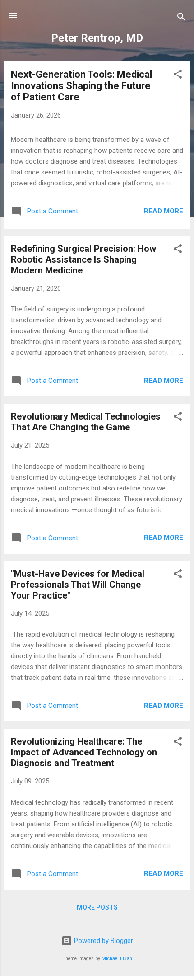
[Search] (181, 18)
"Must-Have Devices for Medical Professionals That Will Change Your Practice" (77, 584)
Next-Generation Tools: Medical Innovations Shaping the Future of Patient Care (81, 86)
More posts (97, 907)
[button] (177, 76)
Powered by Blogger (102, 941)
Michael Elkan (117, 959)
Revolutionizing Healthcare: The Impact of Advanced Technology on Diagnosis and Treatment (84, 752)
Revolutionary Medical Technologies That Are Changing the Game (86, 422)
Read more (163, 211)
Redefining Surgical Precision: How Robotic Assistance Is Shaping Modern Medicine (83, 259)
